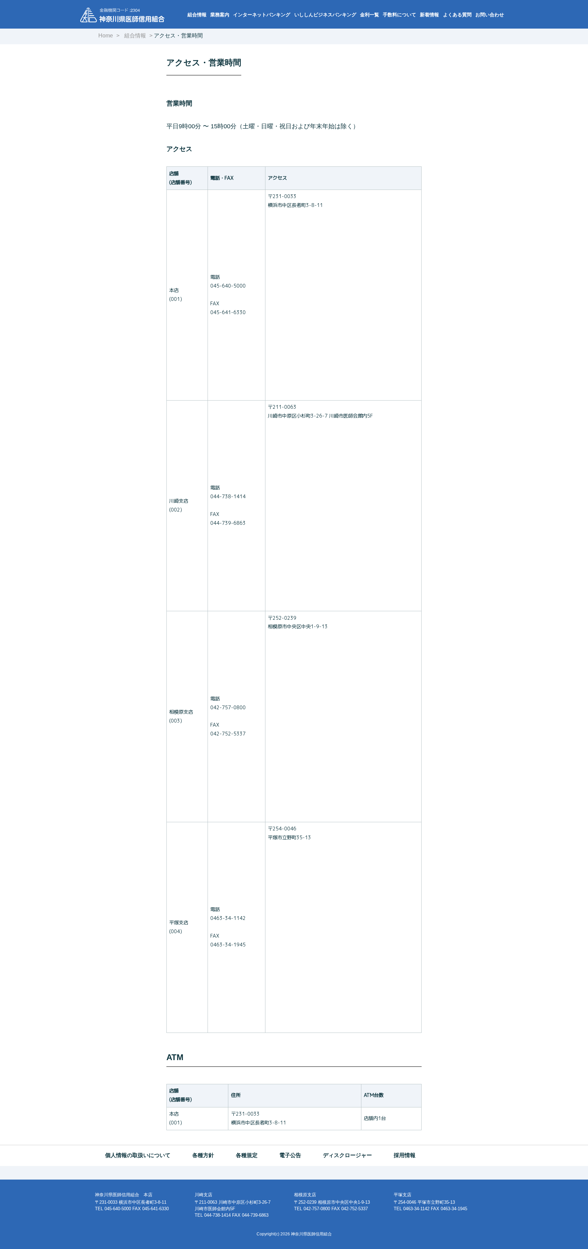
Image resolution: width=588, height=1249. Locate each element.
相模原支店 (305, 1194)
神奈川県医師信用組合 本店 (123, 1194)
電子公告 (290, 1155)
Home (105, 35)
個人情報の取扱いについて (137, 1155)
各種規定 (247, 1155)
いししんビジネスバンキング (325, 14)
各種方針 (203, 1155)
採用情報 (404, 1155)
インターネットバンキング (261, 14)
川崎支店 (203, 1194)
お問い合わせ (489, 14)
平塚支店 (402, 1194)
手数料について (399, 14)
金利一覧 (369, 14)
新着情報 (429, 14)
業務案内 (219, 14)
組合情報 (197, 14)
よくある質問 (457, 14)
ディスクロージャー (347, 1155)
